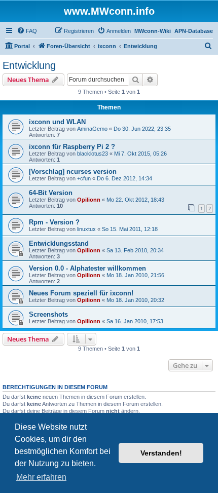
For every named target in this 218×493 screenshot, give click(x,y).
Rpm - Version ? (54, 222)
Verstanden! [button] (161, 453)
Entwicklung (29, 65)
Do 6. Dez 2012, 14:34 (124, 178)
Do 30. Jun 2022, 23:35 (142, 129)
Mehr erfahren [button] (41, 477)
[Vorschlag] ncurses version (73, 171)
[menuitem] (27, 31)
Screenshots (48, 314)
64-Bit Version (50, 193)
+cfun (84, 178)
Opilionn (88, 200)
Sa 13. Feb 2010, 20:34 (135, 250)
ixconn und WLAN (57, 122)
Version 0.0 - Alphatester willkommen (87, 268)
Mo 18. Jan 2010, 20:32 (135, 300)
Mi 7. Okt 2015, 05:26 (140, 153)
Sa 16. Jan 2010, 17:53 (134, 321)
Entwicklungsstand (59, 243)
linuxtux (86, 229)
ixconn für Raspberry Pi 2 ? (72, 146)
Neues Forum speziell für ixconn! (81, 293)
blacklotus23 (92, 153)
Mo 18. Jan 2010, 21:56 (135, 275)
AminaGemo (92, 129)
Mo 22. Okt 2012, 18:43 (135, 200)
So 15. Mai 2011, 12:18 (130, 229)
